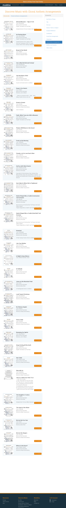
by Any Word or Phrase (23, 503)
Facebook (54, 500)
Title (47, 22)
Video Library (49, 47)
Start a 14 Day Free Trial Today (33, 2)
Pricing (4, 500)
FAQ (4, 503)
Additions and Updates (51, 45)
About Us (36, 500)
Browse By (15, 5)
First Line (48, 25)
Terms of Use (6, 501)
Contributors (49, 33)
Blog (56, 5)
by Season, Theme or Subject (25, 504)
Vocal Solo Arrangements (52, 36)
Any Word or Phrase (50, 19)
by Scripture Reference (23, 506)
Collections (48, 39)
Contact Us (36, 503)
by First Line (21, 501)
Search (22, 5)
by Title (20, 500)
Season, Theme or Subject (52, 27)
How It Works (48, 5)
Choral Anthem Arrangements (19, 16)
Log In (60, 5)
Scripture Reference (50, 30)
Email (53, 501)
